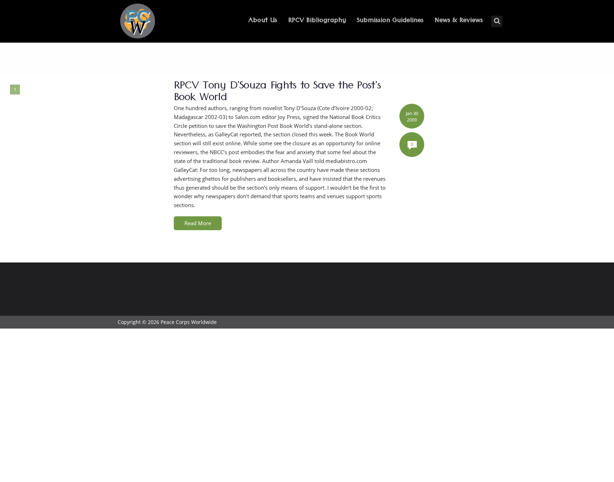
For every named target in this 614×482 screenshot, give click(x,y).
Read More (197, 223)
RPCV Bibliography (317, 21)
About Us (262, 21)
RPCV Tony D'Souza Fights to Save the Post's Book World (277, 93)
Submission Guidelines (390, 21)
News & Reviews (459, 21)
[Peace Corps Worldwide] (137, 21)
